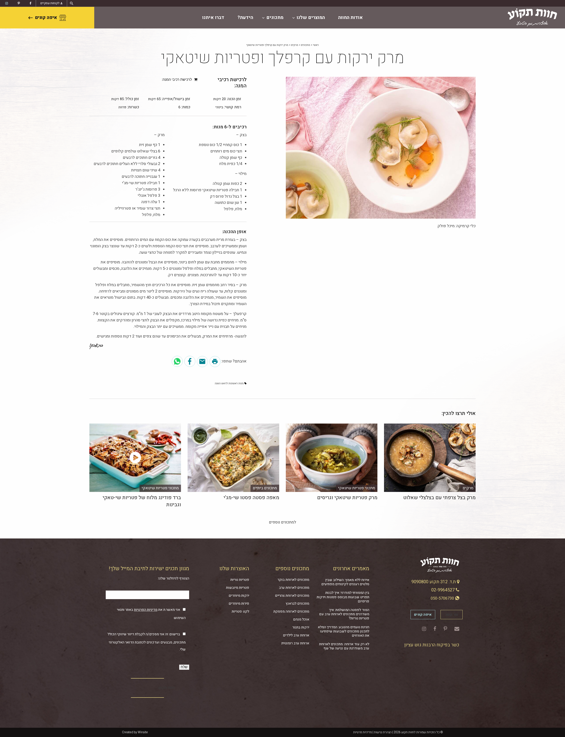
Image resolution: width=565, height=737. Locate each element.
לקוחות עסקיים (49, 3)
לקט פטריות (240, 611)
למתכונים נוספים (282, 522)
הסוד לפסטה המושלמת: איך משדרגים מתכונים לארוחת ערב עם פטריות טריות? (344, 614)
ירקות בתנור (300, 627)
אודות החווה (350, 17)
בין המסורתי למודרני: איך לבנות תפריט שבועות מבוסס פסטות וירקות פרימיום (343, 597)
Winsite (143, 732)
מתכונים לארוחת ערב (294, 587)
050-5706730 (443, 598)
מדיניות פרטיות (362, 732)
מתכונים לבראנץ (297, 603)
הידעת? (245, 17)
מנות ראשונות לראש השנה (229, 383)
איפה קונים (46, 17)
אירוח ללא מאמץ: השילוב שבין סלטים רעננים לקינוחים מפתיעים (345, 582)
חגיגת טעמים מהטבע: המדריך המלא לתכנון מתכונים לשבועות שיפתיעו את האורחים (343, 631)
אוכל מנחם (301, 619)
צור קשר (451, 614)
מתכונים (274, 17)
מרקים (294, 45)
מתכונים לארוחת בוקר (293, 579)
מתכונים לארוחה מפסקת (291, 611)
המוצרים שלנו (311, 17)
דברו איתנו (213, 17)
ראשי (316, 45)
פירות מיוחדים (239, 603)
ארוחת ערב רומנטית (295, 643)
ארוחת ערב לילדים (296, 635)
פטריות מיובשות (237, 587)
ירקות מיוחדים (239, 595)
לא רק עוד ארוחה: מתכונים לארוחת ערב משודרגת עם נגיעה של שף (344, 646)
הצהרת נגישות (383, 732)
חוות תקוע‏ (166, 688)
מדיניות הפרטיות (145, 609)
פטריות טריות (239, 579)
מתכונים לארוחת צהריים (292, 595)
